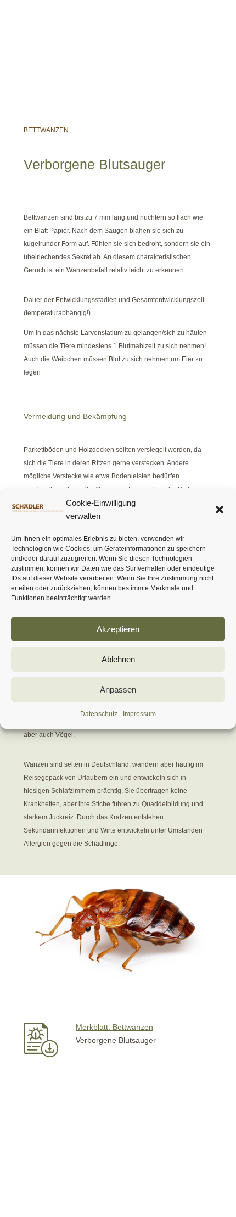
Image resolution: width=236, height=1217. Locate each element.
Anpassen (118, 689)
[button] (219, 509)
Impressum (139, 714)
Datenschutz (98, 714)
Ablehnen (118, 659)
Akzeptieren (118, 629)
